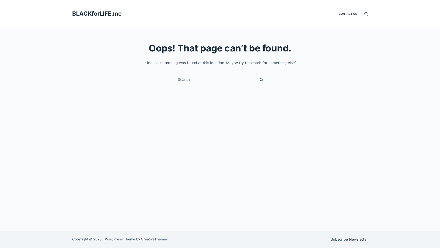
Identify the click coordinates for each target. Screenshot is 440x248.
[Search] (366, 14)
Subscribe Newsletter (349, 239)
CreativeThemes (154, 239)
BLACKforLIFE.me (97, 13)
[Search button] (261, 79)
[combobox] (215, 79)
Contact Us (348, 13)
